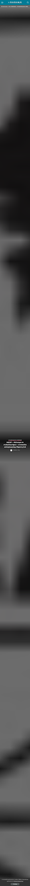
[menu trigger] (2, 2)
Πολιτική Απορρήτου (18, 881)
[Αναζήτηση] (28, 2)
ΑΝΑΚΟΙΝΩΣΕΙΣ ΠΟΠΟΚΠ (15, 440)
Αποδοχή (15, 884)
